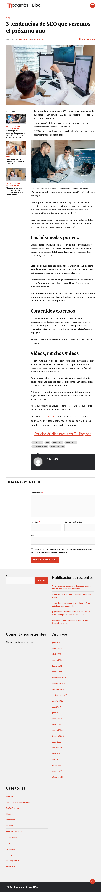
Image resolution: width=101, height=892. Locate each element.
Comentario (37, 493)
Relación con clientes (15, 831)
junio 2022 (56, 742)
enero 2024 (57, 671)
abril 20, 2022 (40, 39)
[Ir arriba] (92, 881)
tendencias (71, 442)
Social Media (11, 837)
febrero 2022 (58, 765)
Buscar (9, 576)
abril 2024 (56, 654)
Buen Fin (9, 796)
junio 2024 (56, 642)
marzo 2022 (57, 759)
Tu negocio (10, 849)
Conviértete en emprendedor (18, 802)
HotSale (9, 814)
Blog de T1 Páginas (26, 886)
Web (33, 535)
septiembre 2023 (59, 695)
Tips (8, 18)
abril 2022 (56, 753)
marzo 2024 (57, 660)
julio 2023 (56, 707)
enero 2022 (57, 771)
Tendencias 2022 (39, 446)
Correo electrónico (73, 522)
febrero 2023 (58, 736)
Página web (37, 442)
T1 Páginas (58, 442)
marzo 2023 (57, 730)
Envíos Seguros (12, 808)
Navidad (9, 825)
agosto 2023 (57, 701)
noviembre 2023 (59, 683)
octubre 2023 (58, 689)
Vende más (10, 866)
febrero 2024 (58, 666)
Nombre (35, 522)
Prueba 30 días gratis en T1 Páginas (62, 434)
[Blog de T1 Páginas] (24, 5)
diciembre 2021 (59, 777)
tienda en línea (57, 446)
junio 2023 (56, 712)
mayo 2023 (57, 718)
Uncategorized (12, 860)
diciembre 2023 (59, 677)
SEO (48, 442)
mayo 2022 (57, 747)
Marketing (10, 819)
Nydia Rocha (25, 39)
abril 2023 (56, 724)
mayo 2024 (57, 648)
